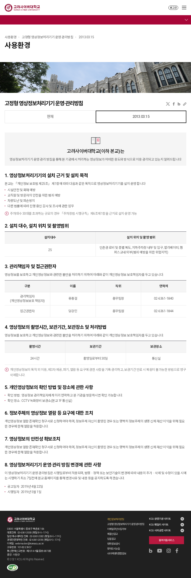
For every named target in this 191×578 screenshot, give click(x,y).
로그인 (173, 7)
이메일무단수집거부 (116, 529)
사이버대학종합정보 (116, 553)
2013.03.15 (141, 116)
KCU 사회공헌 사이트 (160, 530)
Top (184, 562)
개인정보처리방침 (115, 519)
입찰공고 (111, 538)
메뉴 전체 (186, 20)
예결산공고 (112, 534)
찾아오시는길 (113, 548)
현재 (50, 116)
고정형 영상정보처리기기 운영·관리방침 (125, 524)
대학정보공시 (113, 543)
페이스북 (174, 104)
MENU (184, 7)
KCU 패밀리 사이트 (158, 524)
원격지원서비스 (166, 540)
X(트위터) (168, 104)
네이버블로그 (179, 104)
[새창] (12, 567)
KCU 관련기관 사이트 (160, 518)
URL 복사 (184, 104)
